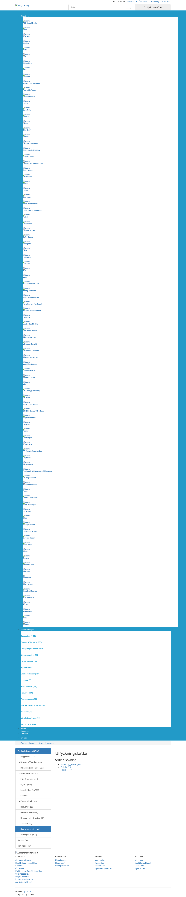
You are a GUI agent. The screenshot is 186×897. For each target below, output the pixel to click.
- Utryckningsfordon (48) (29, 829)
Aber (25, 29)
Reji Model (27, 457)
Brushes (26, 136)
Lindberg (26, 317)
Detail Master (28, 170)
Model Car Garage (30, 364)
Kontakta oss (60, 860)
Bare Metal (27, 110)
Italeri (25, 277)
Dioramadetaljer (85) (29, 655)
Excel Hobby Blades (31, 203)
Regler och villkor (22, 876)
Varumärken (100, 860)
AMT (24, 70)
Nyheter (24, 728)
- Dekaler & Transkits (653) (30, 762)
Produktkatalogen (27, 629)
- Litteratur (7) (24, 795)
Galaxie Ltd (27, 223)
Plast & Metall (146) (29, 686)
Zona (25, 618)
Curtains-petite (29, 157)
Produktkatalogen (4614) (28, 751)
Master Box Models (30, 324)
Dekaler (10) (66, 767)
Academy (26, 36)
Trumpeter (27, 577)
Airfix (25, 50)
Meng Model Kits (29, 337)
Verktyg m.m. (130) (28, 724)
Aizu (24, 56)
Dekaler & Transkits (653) (31, 642)
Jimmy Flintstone (29, 290)
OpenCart (27, 891)
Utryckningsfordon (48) (30, 718)
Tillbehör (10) (66, 769)
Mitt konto (139, 860)
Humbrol (26, 264)
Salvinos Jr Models (30, 497)
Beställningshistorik (143, 863)
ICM (24, 270)
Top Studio (27, 571)
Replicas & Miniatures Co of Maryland (37, 471)
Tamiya (25, 551)
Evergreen (27, 197)
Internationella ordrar (24, 879)
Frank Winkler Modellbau (32, 210)
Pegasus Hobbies (29, 417)
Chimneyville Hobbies (31, 150)
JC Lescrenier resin (31, 284)
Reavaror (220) (27, 692)
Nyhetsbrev (140, 868)
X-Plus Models (28, 597)
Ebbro (25, 183)
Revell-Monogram (30, 484)
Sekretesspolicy (22, 873)
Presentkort (100, 863)
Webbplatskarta (62, 865)
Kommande (25, 731)
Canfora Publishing (30, 143)
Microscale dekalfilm (31, 350)
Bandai (25, 103)
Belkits (25, 123)
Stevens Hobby (29, 538)
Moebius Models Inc (30, 357)
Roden (25, 491)
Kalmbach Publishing (31, 297)
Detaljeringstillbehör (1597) (32, 648)
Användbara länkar (23, 882)
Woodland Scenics (30, 591)
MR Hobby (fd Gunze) (31, 390)
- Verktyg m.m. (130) (27, 834)
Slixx (25, 518)
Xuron (25, 604)
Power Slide (27, 444)
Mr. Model (26, 397)
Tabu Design (27, 544)
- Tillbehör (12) (25, 823)
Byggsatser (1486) (28, 636)
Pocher (25, 431)
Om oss (24, 738)
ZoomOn (26, 624)
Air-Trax (26, 43)
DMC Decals (28, 177)
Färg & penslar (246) (29, 661)
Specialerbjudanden (103, 868)
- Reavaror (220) (26, 806)
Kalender (19, 865)
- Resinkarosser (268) (28, 812)
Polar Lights (27, 437)
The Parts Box (28, 564)
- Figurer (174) (25, 784)
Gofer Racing (28, 237)
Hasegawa (27, 243)
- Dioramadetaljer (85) (28, 773)
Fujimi (25, 217)
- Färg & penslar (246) (28, 778)
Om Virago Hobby (23, 860)
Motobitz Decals (29, 377)
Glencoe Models (29, 230)
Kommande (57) (25, 845)
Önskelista (139, 865)
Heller (25, 250)
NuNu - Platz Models (30, 404)
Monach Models (29, 371)
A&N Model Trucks (30, 23)
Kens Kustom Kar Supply (32, 304)
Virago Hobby (28, 584)
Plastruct (26, 424)
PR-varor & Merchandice (32, 451)
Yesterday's (27, 611)
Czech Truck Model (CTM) (33, 163)
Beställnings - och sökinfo (26, 863)
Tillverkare (25, 16)
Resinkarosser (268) (29, 699)
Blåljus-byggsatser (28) (71, 764)
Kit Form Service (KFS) (32, 310)
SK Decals (27, 511)
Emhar (25, 190)
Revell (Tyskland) (29, 478)
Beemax (26, 116)
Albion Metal (27, 63)
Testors (26, 558)
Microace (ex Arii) (30, 344)
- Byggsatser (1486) (27, 756)
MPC (25, 384)
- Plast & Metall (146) (27, 801)
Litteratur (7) (26, 680)
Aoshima (26, 76)
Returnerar (60, 863)
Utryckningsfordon (46, 743)
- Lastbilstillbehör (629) (28, 790)
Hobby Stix (27, 257)
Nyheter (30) (23, 840)
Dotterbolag (100, 865)
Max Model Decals (30, 330)
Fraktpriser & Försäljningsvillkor (28, 871)
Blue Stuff (27, 130)
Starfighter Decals (30, 531)
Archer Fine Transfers (31, 83)
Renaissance (28, 464)
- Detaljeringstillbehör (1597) (31, 767)
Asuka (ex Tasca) (29, 90)
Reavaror (24, 734)
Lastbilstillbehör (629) (30, 673)
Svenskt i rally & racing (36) (33, 705)
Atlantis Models (29, 96)
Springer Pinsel (29, 524)
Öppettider (20, 868)
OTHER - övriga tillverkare (33, 411)
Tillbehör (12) (26, 711)
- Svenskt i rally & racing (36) (31, 818)
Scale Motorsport (29, 504)
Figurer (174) (26, 667)
